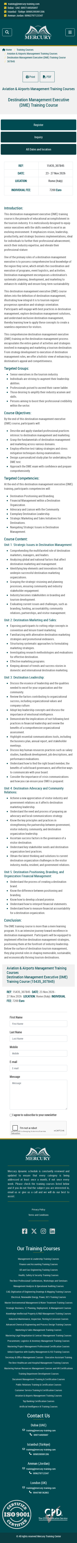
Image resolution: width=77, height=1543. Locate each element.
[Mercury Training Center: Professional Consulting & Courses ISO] (16, 1514)
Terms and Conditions (38, 1215)
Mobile (14, 1047)
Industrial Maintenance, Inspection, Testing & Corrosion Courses (38, 1319)
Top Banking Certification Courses (38, 1401)
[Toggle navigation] (7, 32)
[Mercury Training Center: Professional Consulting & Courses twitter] (34, 1231)
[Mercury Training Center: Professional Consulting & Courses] (39, 31)
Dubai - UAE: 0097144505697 (23, 7)
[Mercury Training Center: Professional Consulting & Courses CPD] (52, 1514)
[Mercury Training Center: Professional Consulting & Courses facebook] (24, 1231)
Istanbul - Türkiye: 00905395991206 (26, 11)
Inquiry (38, 137)
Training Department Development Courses (39, 1373)
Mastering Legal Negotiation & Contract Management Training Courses (38, 1335)
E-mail (13, 1062)
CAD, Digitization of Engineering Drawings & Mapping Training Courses (38, 1291)
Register (38, 125)
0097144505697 (41, 1435)
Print (32, 77)
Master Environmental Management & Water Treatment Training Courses (39, 1302)
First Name (16, 1017)
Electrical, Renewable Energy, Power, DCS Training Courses (38, 1297)
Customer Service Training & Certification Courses (38, 1390)
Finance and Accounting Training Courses (38, 1264)
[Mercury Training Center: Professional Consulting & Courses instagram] (43, 1231)
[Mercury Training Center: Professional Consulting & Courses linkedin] (52, 1231)
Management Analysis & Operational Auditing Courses (38, 1286)
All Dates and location (38, 149)
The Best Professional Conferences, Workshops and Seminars (38, 1280)
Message (15, 1077)
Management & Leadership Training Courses (38, 1258)
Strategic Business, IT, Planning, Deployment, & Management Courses (38, 1308)
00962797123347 (41, 1473)
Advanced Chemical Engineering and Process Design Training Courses (38, 1324)
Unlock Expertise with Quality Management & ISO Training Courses (38, 1351)
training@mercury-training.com (23, 4)
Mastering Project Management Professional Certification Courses (38, 1346)
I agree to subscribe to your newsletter (35, 1115)
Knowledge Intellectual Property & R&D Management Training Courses (38, 1313)
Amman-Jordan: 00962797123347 (25, 15)
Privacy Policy (38, 1209)
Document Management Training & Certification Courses (38, 1379)
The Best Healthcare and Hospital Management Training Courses (38, 1362)
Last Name (16, 1032)
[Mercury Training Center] (38, 1154)
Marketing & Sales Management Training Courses (38, 1330)
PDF (48, 77)
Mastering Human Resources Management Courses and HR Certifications (38, 1368)
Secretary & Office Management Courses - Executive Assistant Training (38, 1357)
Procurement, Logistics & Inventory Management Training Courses (38, 1340)
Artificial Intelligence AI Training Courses (38, 1406)
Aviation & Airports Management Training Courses (38, 1395)
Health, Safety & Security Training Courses (38, 1275)
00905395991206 (41, 1454)
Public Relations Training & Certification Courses (38, 1384)
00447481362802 (41, 1492)
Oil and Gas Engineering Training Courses (38, 1269)
